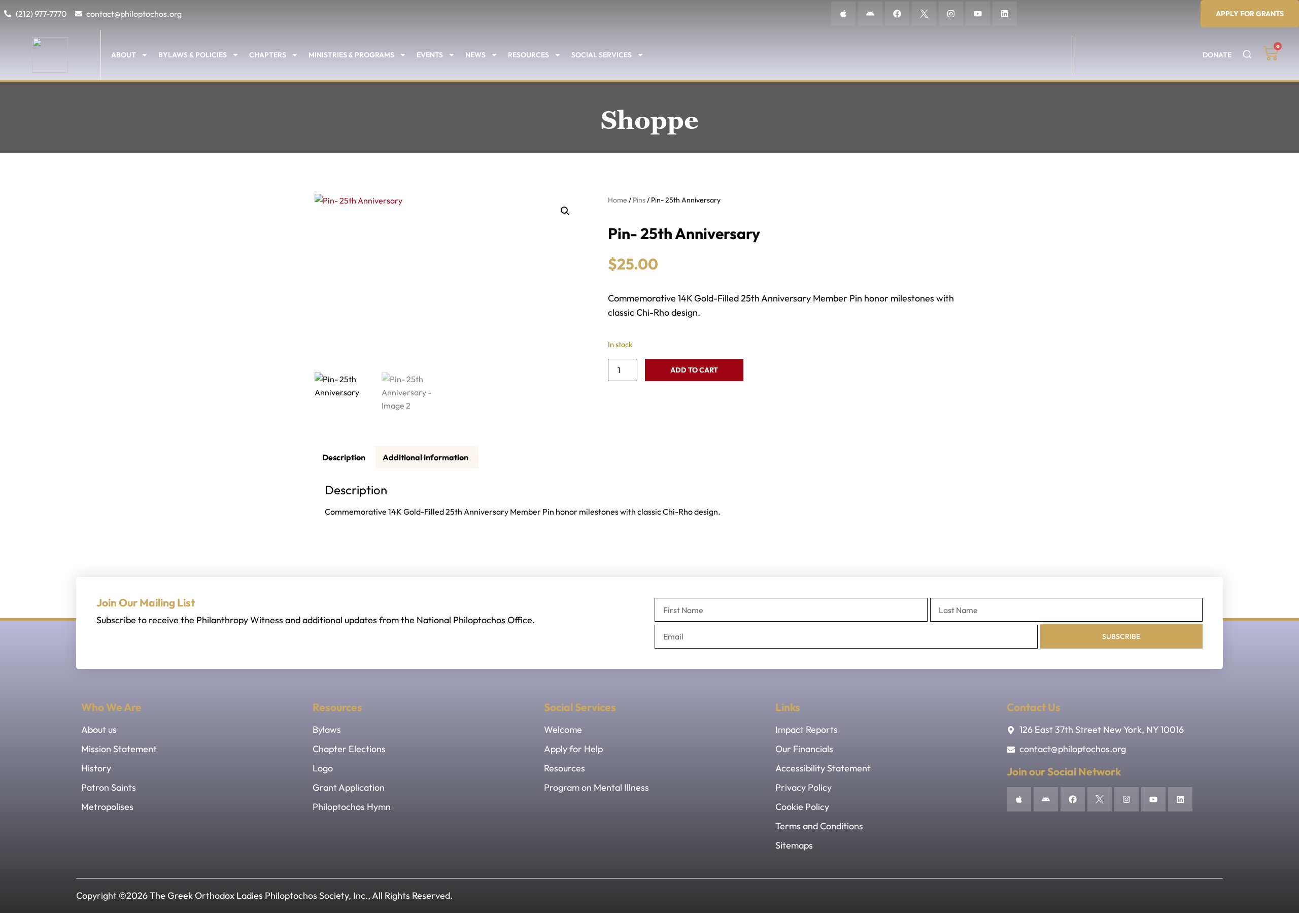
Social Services (601, 54)
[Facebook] (897, 14)
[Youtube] (978, 14)
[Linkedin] (1005, 14)
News (475, 54)
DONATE (1217, 54)
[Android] (870, 14)
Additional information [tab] (425, 457)
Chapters (267, 54)
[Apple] (843, 14)
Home (617, 200)
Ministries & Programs (351, 54)
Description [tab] (343, 457)
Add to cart (694, 370)
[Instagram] (951, 14)
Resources (528, 54)
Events (430, 54)
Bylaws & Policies (192, 54)
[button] (565, 211)
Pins (639, 200)
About (123, 54)
